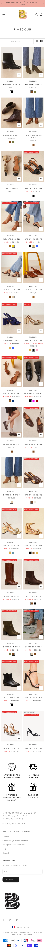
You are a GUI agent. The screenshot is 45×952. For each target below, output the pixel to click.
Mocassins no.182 (33, 393)
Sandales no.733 (33, 340)
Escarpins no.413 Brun (33, 136)
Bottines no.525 (33, 84)
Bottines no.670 (11, 84)
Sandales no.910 (33, 698)
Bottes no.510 (11, 596)
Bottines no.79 (33, 596)
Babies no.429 (11, 188)
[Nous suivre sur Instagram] (10, 920)
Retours (5, 836)
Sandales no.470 (33, 239)
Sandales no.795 (11, 748)
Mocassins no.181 (12, 444)
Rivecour (11, 81)
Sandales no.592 (33, 188)
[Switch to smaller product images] (41, 41)
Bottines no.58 (11, 698)
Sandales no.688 (33, 495)
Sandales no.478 (33, 546)
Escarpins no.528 (12, 239)
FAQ (4, 848)
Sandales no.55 (12, 340)
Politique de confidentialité (13, 844)
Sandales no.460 (11, 393)
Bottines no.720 (11, 495)
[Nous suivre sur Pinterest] (17, 920)
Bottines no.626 (33, 647)
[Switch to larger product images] (37, 41)
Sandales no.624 (11, 290)
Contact (5, 853)
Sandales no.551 (33, 290)
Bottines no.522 (11, 135)
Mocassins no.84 (33, 444)
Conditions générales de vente (15, 840)
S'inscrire (11, 879)
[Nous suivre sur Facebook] (3, 920)
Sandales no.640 (11, 546)
